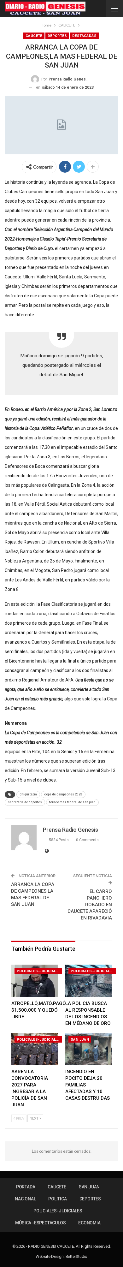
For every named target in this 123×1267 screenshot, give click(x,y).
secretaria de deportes (25, 802)
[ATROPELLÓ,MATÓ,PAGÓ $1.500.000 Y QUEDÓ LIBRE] (34, 981)
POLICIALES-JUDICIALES (39, 971)
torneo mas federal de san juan (72, 802)
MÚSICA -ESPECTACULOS (40, 1222)
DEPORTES (57, 36)
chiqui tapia (28, 794)
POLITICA (57, 1198)
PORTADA (25, 1186)
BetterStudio (77, 1256)
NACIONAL (25, 1198)
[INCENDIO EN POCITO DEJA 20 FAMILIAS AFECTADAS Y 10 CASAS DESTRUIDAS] (88, 1049)
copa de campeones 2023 (63, 794)
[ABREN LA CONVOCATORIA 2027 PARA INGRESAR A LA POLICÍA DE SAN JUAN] (34, 1049)
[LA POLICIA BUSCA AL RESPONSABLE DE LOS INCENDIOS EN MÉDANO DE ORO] (88, 981)
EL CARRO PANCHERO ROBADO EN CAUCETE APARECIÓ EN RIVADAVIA (89, 905)
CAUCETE (34, 36)
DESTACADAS (84, 36)
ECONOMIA (89, 1222)
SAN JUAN (80, 1040)
